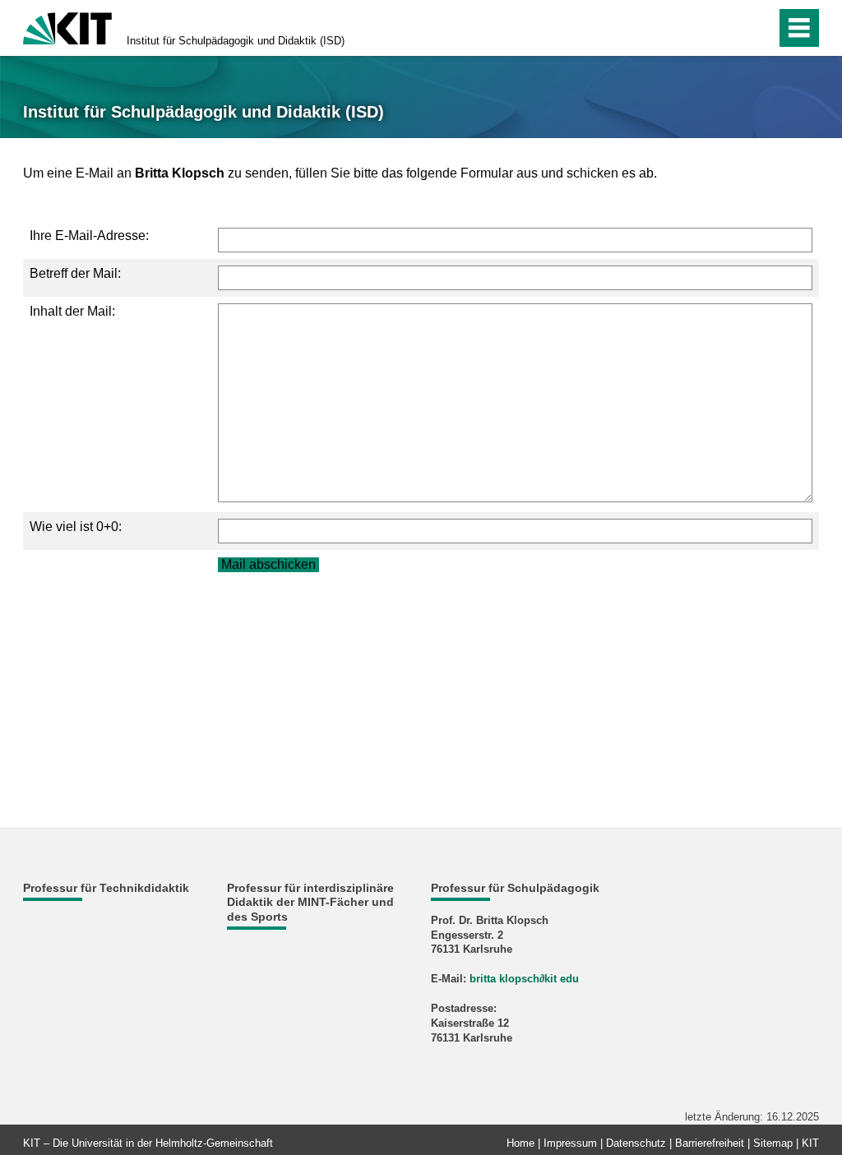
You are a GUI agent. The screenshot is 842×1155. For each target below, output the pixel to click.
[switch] (728, 28)
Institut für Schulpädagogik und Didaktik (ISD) (236, 41)
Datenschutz (636, 1143)
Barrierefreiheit (709, 1143)
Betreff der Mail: (75, 273)
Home (520, 1143)
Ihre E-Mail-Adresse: (89, 236)
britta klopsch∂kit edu (524, 979)
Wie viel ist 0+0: (76, 527)
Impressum (570, 1143)
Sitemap (773, 1143)
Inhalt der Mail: (72, 311)
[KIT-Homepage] (67, 26)
